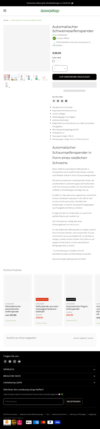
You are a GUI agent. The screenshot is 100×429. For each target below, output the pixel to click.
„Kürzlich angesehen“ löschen (83, 338)
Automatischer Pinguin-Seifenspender (77, 307)
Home (5, 20)
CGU (47, 414)
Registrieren (74, 401)
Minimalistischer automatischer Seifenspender (13, 309)
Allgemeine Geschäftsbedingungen (31, 414)
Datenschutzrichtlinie (59, 414)
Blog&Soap (92, 414)
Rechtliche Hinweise (10, 414)
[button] (74, 85)
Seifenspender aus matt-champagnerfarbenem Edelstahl (47, 309)
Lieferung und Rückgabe (77, 414)
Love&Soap (62, 35)
